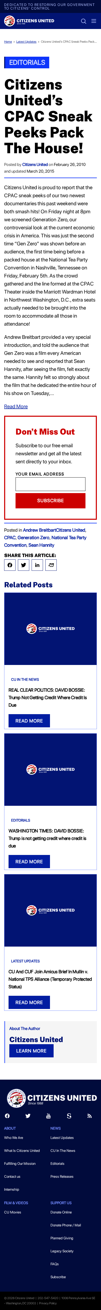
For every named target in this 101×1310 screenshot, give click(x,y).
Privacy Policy (48, 1303)
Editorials (27, 62)
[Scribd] (69, 1117)
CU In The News (25, 679)
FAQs (55, 1264)
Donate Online (61, 1212)
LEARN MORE (31, 1050)
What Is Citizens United (22, 1150)
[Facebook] (10, 565)
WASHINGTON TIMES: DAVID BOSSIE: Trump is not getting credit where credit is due (47, 838)
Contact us (12, 1176)
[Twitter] (23, 565)
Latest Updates (26, 41)
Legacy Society (62, 1251)
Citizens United (35, 164)
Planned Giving (62, 1238)
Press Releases (62, 1176)
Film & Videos (16, 1203)
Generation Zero (33, 537)
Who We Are (13, 1138)
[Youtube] (48, 1117)
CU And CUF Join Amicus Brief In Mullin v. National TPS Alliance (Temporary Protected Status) (50, 979)
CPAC (10, 537)
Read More (16, 406)
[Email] (51, 565)
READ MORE (29, 720)
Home (8, 41)
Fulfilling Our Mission (19, 1163)
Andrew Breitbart (39, 530)
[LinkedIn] (37, 565)
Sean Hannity (41, 545)
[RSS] (89, 1117)
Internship (11, 1189)
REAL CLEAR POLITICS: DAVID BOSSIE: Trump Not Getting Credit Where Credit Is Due (48, 697)
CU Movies (12, 1212)
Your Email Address (40, 474)
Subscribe (50, 500)
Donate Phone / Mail (66, 1225)
